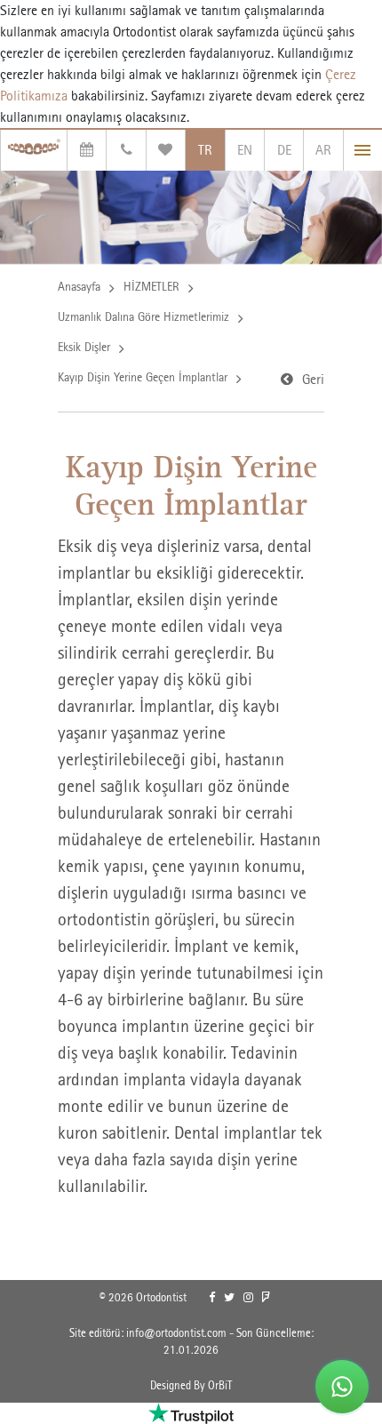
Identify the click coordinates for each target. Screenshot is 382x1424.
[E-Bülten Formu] (166, 150)
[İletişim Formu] (126, 150)
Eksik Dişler (84, 347)
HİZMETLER (151, 286)
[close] (363, 150)
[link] (211, 1298)
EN (244, 149)
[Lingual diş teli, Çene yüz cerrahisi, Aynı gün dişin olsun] (33, 150)
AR (323, 149)
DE (284, 149)
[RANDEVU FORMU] (87, 150)
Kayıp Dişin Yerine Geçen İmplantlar (142, 377)
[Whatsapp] (342, 1386)
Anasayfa (79, 286)
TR (205, 149)
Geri (313, 379)
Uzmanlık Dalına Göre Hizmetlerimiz (143, 316)
